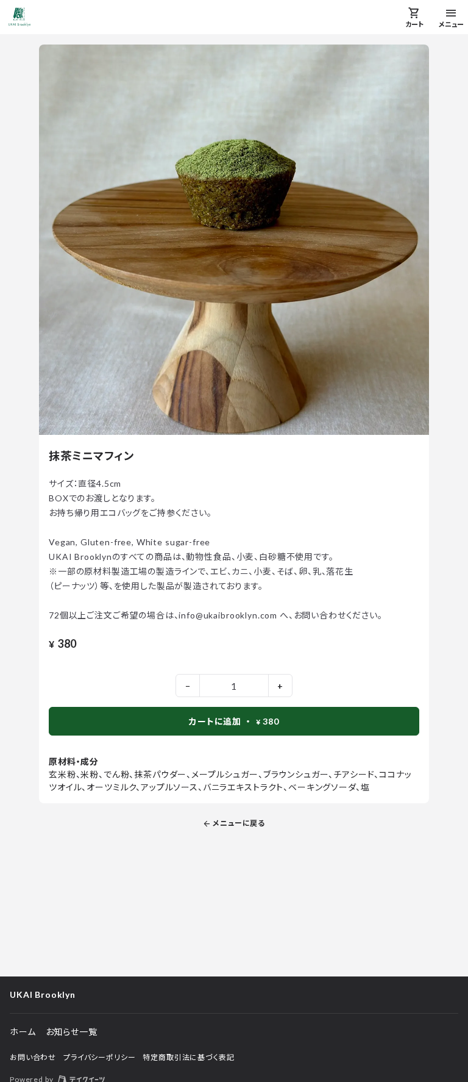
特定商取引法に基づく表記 (188, 1057)
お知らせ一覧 (72, 1031)
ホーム (23, 1031)
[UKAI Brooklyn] (19, 17)
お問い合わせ (33, 1057)
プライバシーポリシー (99, 1057)
